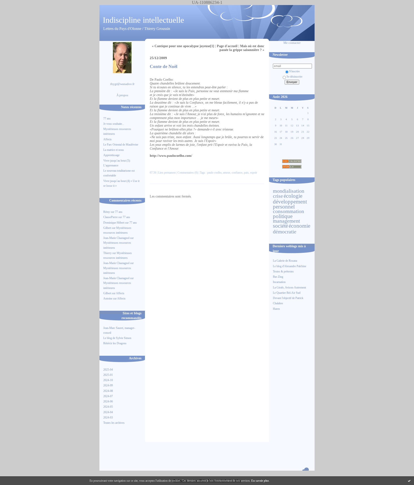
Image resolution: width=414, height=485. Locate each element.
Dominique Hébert (113, 222)
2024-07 (108, 396)
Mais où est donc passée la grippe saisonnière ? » (241, 48)
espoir (253, 172)
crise (278, 196)
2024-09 (108, 385)
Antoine (107, 298)
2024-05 (108, 406)
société (280, 226)
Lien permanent (167, 172)
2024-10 (108, 380)
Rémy (106, 212)
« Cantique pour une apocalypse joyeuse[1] (183, 46)
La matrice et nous (113, 150)
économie (299, 226)
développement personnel (290, 203)
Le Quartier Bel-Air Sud (286, 292)
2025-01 (108, 375)
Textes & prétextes (283, 271)
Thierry (107, 253)
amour (226, 172)
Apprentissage (111, 155)
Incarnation (279, 282)
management (286, 221)
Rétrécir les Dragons (114, 343)
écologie (293, 196)
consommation (288, 211)
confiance (237, 172)
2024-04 (108, 412)
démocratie (284, 232)
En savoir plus (260, 480)
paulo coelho (214, 172)
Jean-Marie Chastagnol (116, 238)
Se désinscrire (294, 76)
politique (283, 216)
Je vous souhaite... (113, 123)
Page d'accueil (227, 46)
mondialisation (288, 191)
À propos (122, 95)
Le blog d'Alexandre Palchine (289, 266)
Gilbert (107, 228)
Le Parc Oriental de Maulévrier (121, 144)
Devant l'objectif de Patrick (288, 298)
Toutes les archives (114, 422)
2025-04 (108, 369)
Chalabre (278, 303)
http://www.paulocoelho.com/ (171, 156)
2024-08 (108, 391)
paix (246, 172)
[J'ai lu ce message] (409, 481)
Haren (276, 308)
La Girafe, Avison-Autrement (289, 287)
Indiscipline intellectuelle (143, 20)
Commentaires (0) (188, 172)
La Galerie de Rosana (285, 260)
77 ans (107, 118)
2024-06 (108, 401)
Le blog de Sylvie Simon (117, 338)
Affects (107, 139)
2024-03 (108, 417)
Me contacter (291, 43)
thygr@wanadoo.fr (122, 84)
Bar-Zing (278, 276)
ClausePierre (110, 217)
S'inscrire (294, 71)
